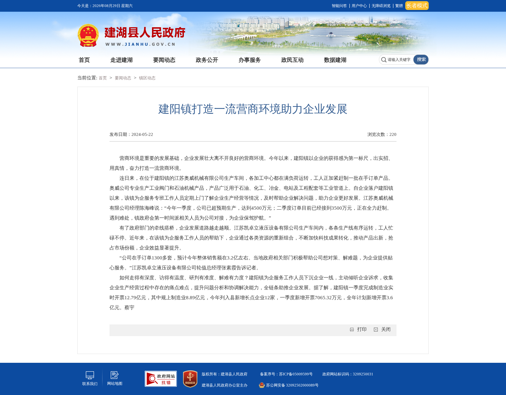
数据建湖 (335, 60)
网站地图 (114, 383)
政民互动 (292, 60)
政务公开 (207, 60)
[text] (396, 59)
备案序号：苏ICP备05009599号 (286, 374)
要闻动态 (164, 60)
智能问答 (339, 6)
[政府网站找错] (161, 378)
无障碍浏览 (381, 6)
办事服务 (250, 60)
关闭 (386, 329)
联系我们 (90, 384)
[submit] (420, 59)
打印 (362, 329)
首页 (84, 60)
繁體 (399, 6)
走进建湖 (121, 60)
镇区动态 (147, 78)
